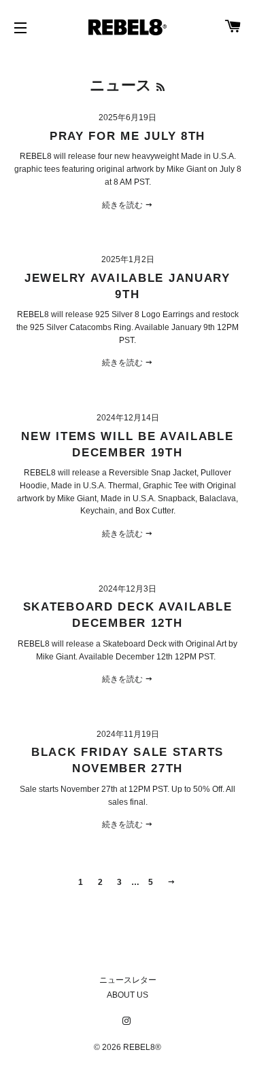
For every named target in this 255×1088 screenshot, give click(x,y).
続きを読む (123, 205)
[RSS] (160, 87)
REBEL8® (142, 1047)
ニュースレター (127, 980)
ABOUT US (127, 995)
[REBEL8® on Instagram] (127, 1021)
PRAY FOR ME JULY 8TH (127, 136)
